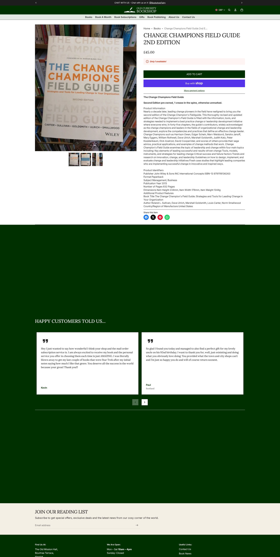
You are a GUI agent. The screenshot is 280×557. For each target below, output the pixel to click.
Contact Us (185, 549)
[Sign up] (137, 525)
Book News (185, 553)
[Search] (229, 10)
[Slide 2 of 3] (85, 159)
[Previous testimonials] (135, 402)
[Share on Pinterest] (160, 217)
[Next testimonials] (144, 402)
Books (157, 28)
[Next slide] (133, 88)
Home (147, 28)
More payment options (194, 90)
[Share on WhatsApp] (167, 217)
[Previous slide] (38, 88)
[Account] (235, 10)
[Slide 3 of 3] (97, 159)
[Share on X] (153, 217)
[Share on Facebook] (146, 217)
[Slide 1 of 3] (74, 159)
